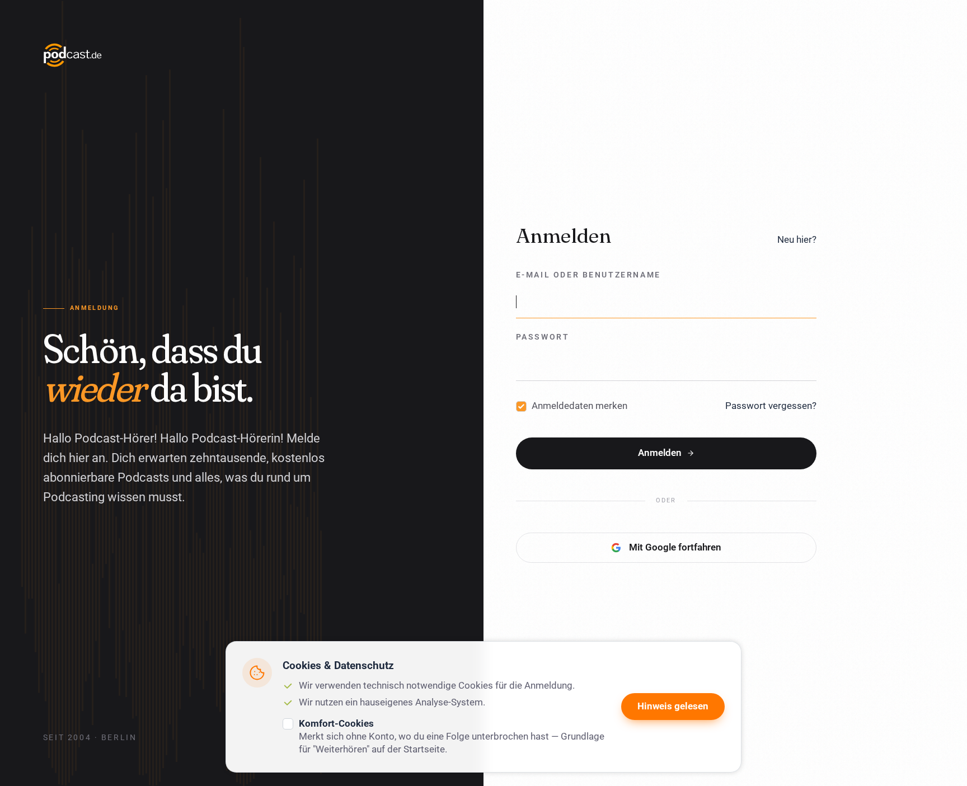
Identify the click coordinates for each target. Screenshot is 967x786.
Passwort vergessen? (770, 405)
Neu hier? (796, 239)
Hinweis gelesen (672, 706)
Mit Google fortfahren (675, 547)
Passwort (543, 337)
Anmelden (660, 452)
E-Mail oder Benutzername (588, 275)
